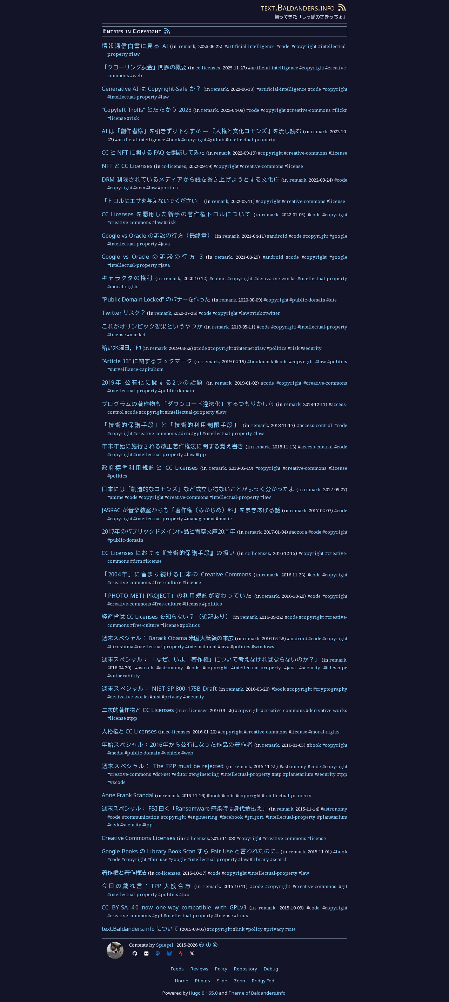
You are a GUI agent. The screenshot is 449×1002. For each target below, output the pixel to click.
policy (255, 929)
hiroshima (121, 646)
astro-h (145, 667)
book (174, 139)
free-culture (168, 582)
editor (181, 774)
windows (264, 646)
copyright (305, 46)
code (284, 46)
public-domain (308, 300)
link (239, 929)
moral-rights (124, 286)
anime (116, 497)
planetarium (299, 774)
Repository (245, 969)
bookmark (261, 361)
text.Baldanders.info (297, 7)
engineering (205, 774)
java (165, 244)
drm (140, 187)
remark (187, 46)
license (118, 118)
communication (142, 817)
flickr (341, 110)
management (201, 518)
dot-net (162, 774)
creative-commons (310, 110)
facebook (232, 817)
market (137, 334)
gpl (197, 433)
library (260, 859)
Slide (222, 980)
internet (245, 348)
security (312, 348)
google (339, 236)
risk (134, 118)
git (344, 886)
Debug (271, 969)
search (280, 859)
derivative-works (276, 278)
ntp (278, 774)
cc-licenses (207, 68)
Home (181, 980)
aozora (299, 532)
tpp (202, 454)
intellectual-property (133, 97)
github (217, 139)
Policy (221, 969)
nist (156, 696)
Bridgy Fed (263, 980)
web (137, 75)
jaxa (291, 667)
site (333, 300)
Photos (202, 980)
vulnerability (125, 675)
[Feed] (342, 7)
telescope (336, 667)
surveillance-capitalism (136, 369)
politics (169, 187)
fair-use (158, 859)
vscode (118, 782)
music (225, 518)
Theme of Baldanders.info (257, 993)
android (278, 236)
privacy (173, 696)
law (136, 54)
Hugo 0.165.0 (203, 993)
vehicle (172, 753)
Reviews (199, 969)
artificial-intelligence (251, 46)
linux (242, 915)
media (116, 753)
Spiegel (164, 945)
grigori (255, 817)
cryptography (331, 689)
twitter (273, 313)
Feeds (177, 969)
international (202, 646)
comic (219, 278)
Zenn (239, 980)
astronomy (171, 667)
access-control (316, 425)
